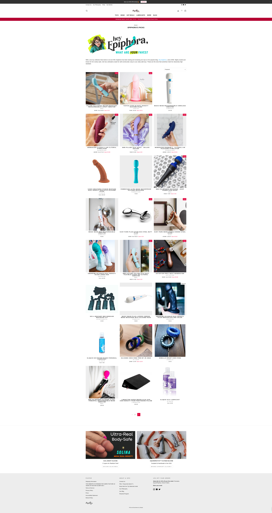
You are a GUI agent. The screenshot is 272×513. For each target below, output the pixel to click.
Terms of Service (90, 488)
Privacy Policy (89, 490)
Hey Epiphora (163, 60)
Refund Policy (89, 497)
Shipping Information (91, 481)
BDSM (123, 15)
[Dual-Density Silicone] (110, 445)
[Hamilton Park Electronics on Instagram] (154, 489)
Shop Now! (143, 1)
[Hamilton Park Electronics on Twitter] (159, 489)
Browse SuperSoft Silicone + (161, 466)
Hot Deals (130, 15)
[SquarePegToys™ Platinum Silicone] (161, 445)
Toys (117, 15)
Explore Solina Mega (110, 466)
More (149, 15)
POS (130, 507)
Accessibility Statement (92, 495)
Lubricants (140, 15)
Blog (155, 15)
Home (135, 25)
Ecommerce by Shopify (138, 507)
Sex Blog (121, 491)
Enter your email (157, 485)
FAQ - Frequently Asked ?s (126, 484)
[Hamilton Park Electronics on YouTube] (157, 489)
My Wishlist (109, 4)
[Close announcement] (270, 2)
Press (87, 493)
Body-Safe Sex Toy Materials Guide (128, 486)
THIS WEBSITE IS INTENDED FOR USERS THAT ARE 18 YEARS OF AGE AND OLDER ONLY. (100, 484)
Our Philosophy (97, 4)
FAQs (103, 4)
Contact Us (89, 4)
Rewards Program (124, 493)
